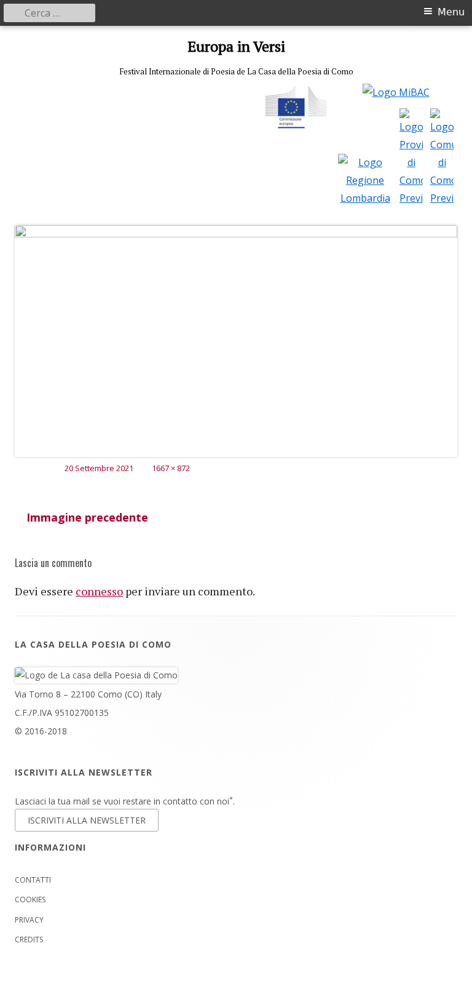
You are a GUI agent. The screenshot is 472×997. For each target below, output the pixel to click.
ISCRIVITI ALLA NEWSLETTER (87, 820)
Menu (451, 12)
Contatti (33, 880)
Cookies (30, 899)
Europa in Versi (236, 46)
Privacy (29, 920)
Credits (29, 939)
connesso (99, 591)
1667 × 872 (171, 468)
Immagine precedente (87, 517)
